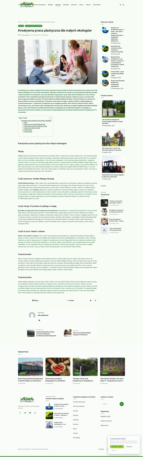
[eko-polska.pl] (19, 35)
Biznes (75, 428)
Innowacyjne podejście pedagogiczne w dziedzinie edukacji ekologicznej (55, 380)
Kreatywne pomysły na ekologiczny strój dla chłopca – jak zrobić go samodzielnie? (116, 211)
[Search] (123, 4)
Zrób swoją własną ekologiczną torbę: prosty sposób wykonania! (115, 229)
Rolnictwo (75, 424)
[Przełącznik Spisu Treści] (49, 118)
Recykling (76, 419)
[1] (105, 30)
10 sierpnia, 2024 (106, 152)
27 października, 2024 (117, 88)
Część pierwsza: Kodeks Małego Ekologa (34, 124)
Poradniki (103, 186)
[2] (105, 48)
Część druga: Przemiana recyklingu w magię (35, 126)
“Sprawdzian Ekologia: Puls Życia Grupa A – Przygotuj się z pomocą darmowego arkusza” (112, 380)
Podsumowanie (28, 129)
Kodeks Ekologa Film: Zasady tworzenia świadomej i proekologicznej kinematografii (46, 333)
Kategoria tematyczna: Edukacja (34, 25)
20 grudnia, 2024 (115, 68)
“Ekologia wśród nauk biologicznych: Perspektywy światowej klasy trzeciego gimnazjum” (83, 380)
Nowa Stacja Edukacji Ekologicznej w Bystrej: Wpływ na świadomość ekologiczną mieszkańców (30, 380)
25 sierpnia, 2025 (115, 43)
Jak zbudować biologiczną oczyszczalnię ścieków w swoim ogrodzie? (112, 121)
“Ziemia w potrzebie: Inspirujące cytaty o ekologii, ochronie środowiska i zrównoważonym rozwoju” (115, 202)
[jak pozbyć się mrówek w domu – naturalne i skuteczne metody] (49, 415)
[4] (105, 74)
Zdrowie (75, 433)
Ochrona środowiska (78, 406)
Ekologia (75, 411)
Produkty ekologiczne (79, 402)
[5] (105, 83)
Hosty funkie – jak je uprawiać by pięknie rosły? (117, 73)
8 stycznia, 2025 (115, 54)
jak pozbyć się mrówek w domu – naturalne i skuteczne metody (61, 414)
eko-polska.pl (26, 35)
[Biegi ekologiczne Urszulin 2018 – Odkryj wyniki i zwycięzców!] (104, 221)
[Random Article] (120, 4)
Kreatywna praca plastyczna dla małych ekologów (36, 120)
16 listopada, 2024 (116, 77)
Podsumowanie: (28, 131)
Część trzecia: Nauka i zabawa (32, 128)
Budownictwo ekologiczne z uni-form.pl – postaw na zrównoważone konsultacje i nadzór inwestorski (60, 423)
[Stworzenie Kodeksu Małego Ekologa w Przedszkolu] (67, 333)
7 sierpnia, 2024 (106, 179)
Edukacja (25, 22)
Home (19, 22)
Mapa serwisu (104, 425)
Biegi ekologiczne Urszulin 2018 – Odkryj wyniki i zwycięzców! (116, 220)
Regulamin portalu (105, 416)
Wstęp (25, 122)
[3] (105, 59)
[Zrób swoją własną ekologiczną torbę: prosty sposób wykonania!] (104, 230)
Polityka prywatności (106, 421)
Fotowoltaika (76, 437)
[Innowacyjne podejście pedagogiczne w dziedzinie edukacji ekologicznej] (57, 367)
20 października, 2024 (108, 125)
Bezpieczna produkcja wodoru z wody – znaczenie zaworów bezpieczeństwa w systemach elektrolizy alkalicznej (61, 405)
